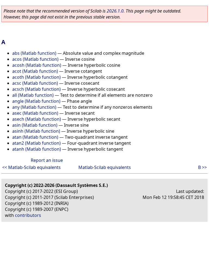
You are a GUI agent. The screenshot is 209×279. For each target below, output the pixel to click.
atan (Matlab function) (35, 137)
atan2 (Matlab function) (36, 143)
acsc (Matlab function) (35, 83)
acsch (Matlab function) (36, 89)
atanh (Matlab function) (36, 149)
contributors (28, 215)
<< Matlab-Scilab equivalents (31, 167)
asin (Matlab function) (34, 125)
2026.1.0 (115, 11)
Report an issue (47, 160)
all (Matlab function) (33, 95)
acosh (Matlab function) (36, 65)
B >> (202, 167)
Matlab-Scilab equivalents (104, 167)
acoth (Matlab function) (36, 77)
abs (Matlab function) (34, 53)
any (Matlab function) (34, 107)
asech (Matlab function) (36, 119)
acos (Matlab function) (35, 59)
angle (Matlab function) (36, 101)
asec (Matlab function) (35, 113)
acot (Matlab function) (35, 71)
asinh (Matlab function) (36, 131)
